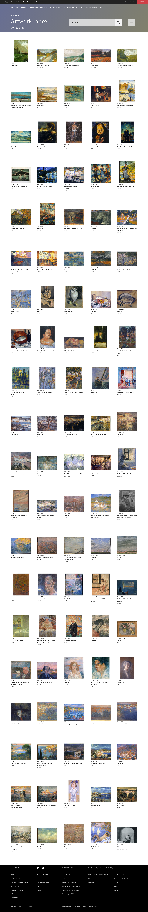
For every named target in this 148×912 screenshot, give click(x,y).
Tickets (142, 1)
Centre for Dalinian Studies (73, 7)
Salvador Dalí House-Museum (20, 883)
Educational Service (94, 879)
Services (116, 883)
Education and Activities (42, 2)
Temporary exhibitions (94, 7)
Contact (116, 890)
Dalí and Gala (20, 2)
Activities (91, 883)
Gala (38, 886)
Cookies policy (93, 906)
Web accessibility (66, 906)
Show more (74, 857)
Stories (39, 890)
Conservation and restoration (50, 7)
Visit (12, 2)
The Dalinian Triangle (17, 890)
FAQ (12, 894)
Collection (14, 7)
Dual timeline (41, 879)
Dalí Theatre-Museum (17, 879)
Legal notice (77, 906)
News (115, 886)
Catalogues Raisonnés (29, 7)
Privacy (85, 906)
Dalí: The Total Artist (43, 883)
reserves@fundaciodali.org (17, 868)
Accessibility (14, 898)
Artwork (30, 2)
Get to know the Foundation (122, 879)
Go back (16, 15)
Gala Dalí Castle (15, 886)
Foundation (56, 2)
